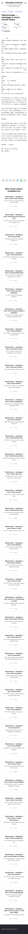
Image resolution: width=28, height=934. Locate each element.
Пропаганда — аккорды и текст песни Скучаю (14, 491)
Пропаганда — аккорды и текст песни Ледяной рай (14, 891)
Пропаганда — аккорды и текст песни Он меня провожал (14, 290)
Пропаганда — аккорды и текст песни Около (14, 690)
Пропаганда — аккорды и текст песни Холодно (14, 672)
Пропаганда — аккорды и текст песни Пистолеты (14, 348)
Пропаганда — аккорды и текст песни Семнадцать (14, 400)
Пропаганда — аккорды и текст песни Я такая (14, 527)
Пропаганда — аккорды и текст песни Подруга (14, 330)
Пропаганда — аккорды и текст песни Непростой (14, 437)
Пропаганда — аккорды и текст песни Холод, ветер (14, 455)
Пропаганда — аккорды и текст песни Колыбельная (14, 272)
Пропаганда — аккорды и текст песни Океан (14, 763)
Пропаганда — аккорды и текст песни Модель (14, 708)
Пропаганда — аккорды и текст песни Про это (14, 636)
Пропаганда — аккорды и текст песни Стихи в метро (14, 197)
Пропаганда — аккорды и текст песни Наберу (14, 745)
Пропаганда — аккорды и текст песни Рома (14, 235)
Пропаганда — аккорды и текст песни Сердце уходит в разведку (14, 310)
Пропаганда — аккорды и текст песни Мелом (14, 418)
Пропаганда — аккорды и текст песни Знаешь (14, 562)
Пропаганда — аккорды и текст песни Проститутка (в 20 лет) (14, 216)
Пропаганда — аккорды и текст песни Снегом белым (14, 618)
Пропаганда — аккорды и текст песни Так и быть (14, 799)
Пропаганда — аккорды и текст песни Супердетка (14, 837)
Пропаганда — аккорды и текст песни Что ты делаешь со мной (14, 599)
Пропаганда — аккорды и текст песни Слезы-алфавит (14, 781)
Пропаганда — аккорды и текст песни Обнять (14, 382)
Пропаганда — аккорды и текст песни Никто (14, 873)
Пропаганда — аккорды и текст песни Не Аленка (14, 366)
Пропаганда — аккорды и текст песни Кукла (14, 654)
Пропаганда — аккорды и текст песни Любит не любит (14, 855)
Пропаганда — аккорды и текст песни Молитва (14, 253)
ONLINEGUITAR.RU (14, 3)
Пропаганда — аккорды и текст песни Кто (14, 726)
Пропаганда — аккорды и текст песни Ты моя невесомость (14, 818)
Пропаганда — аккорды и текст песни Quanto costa (14, 509)
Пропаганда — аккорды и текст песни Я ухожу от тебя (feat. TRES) (14, 910)
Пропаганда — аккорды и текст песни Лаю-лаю (14, 473)
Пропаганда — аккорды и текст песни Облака (14, 543)
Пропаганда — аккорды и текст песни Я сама (14, 580)
